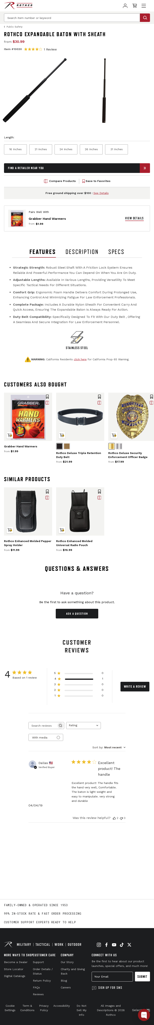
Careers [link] (66, 987)
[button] (47, 397)
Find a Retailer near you (26, 168)
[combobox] (83, 725)
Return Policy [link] (42, 980)
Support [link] (38, 962)
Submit (142, 976)
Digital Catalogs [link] (14, 976)
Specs (116, 251)
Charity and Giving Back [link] (73, 971)
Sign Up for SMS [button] (110, 987)
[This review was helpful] (114, 818)
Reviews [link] (38, 994)
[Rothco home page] (18, 5)
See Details (101, 193)
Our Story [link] (67, 962)
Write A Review (135, 686)
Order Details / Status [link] (43, 971)
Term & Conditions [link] (27, 1008)
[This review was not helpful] (121, 818)
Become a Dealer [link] (15, 962)
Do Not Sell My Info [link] (81, 1010)
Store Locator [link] (13, 969)
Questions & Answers (77, 568)
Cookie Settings (10, 1008)
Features (42, 251)
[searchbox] (43, 725)
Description (82, 251)
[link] (125, 5)
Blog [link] (64, 980)
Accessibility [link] (61, 1005)
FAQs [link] (36, 987)
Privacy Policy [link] (44, 1008)
